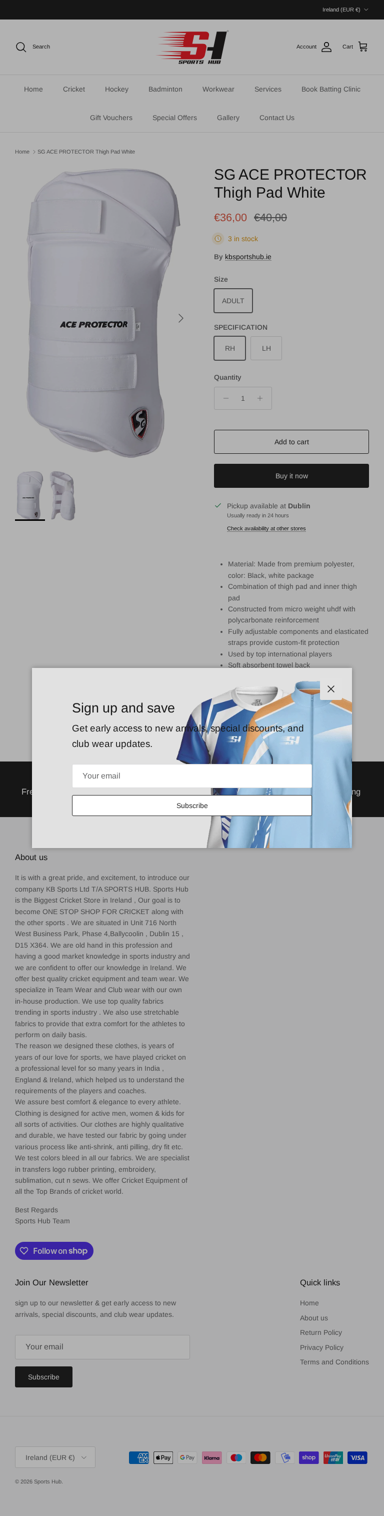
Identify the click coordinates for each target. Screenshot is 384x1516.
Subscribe (192, 806)
